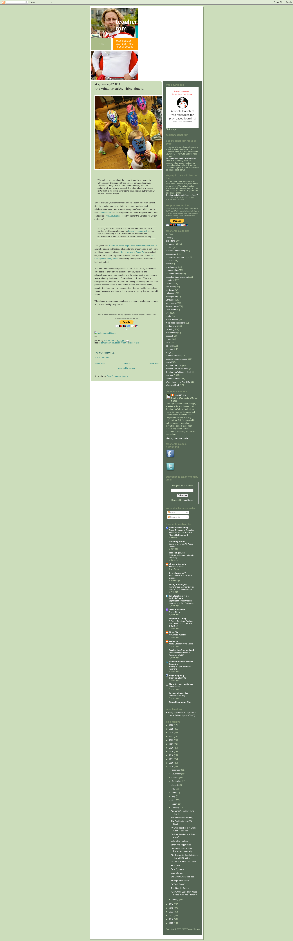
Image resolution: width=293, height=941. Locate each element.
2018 (171, 755)
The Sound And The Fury (182, 817)
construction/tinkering (175, 250)
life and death (172, 306)
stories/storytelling (174, 355)
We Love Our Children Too (182, 877)
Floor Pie (173, 632)
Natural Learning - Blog (180, 702)
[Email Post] (127, 340)
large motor (171, 303)
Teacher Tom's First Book (177, 369)
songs (168, 352)
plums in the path (177, 564)
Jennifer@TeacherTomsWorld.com (181, 158)
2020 (171, 748)
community (105, 343)
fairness (169, 283)
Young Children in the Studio (181, 644)
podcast (169, 336)
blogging (169, 237)
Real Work (175, 865)
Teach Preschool (177, 609)
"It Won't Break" (178, 884)
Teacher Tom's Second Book (178, 372)
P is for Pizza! (174, 612)
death (168, 264)
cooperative (171, 254)
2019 (171, 751)
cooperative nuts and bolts (177, 257)
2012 (171, 912)
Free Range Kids (177, 553)
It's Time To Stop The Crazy (183, 862)
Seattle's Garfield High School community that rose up (133, 246)
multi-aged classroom (175, 323)
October (175, 777)
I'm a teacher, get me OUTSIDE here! (179, 597)
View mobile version (126, 368)
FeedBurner (188, 500)
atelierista (173, 641)
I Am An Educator (112, 216)
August (175, 785)
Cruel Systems (177, 869)
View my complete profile (177, 438)
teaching (169, 375)
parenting (170, 329)
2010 (171, 919)
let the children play (178, 693)
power (168, 339)
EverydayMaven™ (177, 573)
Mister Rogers (133, 343)
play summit (171, 333)
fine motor (170, 287)
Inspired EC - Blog (177, 618)
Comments (175, 517)
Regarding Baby (176, 675)
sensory (169, 349)
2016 (171, 763)
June (174, 793)
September (177, 781)
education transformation (177, 277)
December (176, 770)
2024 (171, 732)
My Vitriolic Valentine (177, 635)
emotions (170, 280)
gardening (170, 290)
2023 (171, 736)
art (167, 234)
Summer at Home (176, 567)
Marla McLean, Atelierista (181, 684)
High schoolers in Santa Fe (132, 252)
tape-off (169, 362)
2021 (171, 744)
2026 (171, 725)
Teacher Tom (126, 25)
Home (127, 364)
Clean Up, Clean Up (177, 678)
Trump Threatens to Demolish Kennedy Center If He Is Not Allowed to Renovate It (181, 532)
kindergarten (171, 296)
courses (169, 260)
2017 (171, 759)
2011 (171, 915)
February (176, 808)
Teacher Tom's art (174, 365)
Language (170, 300)
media (168, 316)
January (175, 899)
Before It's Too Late (179, 841)
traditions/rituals (173, 378)
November (176, 774)
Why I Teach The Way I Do (178, 382)
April (174, 800)
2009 (171, 923)
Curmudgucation (177, 541)
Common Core (105, 213)
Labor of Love (175, 687)
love (168, 313)
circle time (170, 241)
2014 (171, 904)
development (171, 267)
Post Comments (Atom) (117, 376)
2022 (171, 740)
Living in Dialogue (177, 584)
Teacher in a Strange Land (181, 650)
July (174, 789)
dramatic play (172, 270)
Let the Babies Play (177, 696)
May (174, 796)
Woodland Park (172, 385)
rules (168, 342)
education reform (119, 343)
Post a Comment (101, 357)
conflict (169, 247)
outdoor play (171, 326)
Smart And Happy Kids (181, 845)
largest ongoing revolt (137, 231)
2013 (171, 908)
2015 (171, 766)
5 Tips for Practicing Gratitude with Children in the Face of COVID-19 (181, 623)
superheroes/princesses (176, 359)
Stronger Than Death (180, 880)
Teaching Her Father (180, 888)
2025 (171, 729)
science (169, 346)
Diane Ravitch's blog (178, 528)
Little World (171, 310)
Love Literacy (177, 873)
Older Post (154, 364)
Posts (172, 512)
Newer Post (99, 364)
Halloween (170, 293)
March (175, 804)
